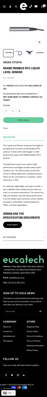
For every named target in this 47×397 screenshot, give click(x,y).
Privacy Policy (32, 331)
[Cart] (42, 6)
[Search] (16, 6)
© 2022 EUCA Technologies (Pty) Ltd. (20, 385)
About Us (7, 327)
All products (8, 341)
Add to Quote (23, 120)
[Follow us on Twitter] (12, 375)
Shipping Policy (33, 327)
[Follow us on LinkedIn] (24, 375)
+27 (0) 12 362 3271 (16, 283)
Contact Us (7, 331)
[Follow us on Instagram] (18, 375)
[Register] (40, 311)
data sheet (12, 225)
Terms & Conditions (35, 336)
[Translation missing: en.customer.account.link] (10, 6)
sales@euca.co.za (16, 278)
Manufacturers (9, 336)
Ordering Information (35, 346)
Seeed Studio (12, 62)
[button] (23, 137)
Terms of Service (33, 341)
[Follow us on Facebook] (6, 375)
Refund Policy (32, 350)
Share (5, 128)
